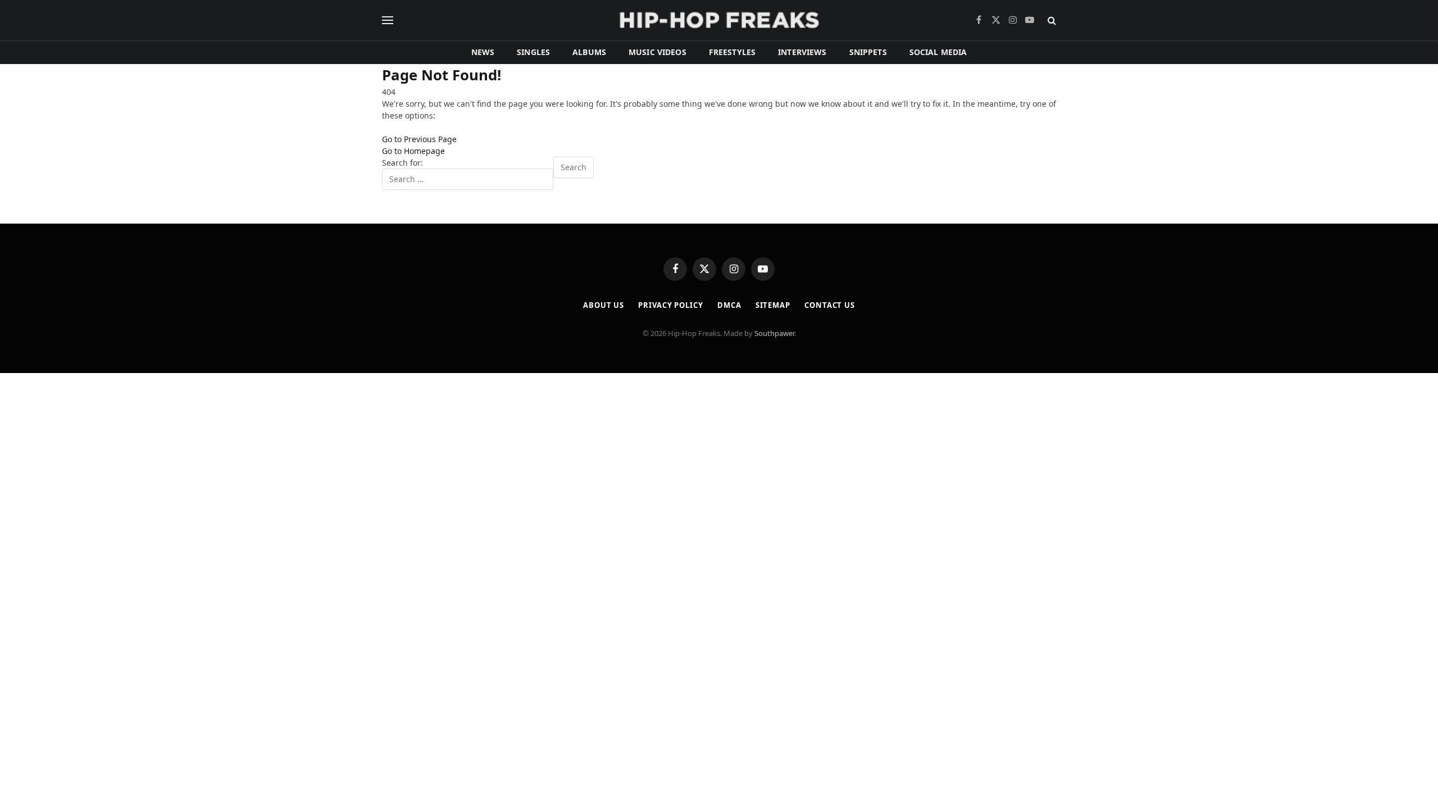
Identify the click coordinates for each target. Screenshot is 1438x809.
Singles (533, 52)
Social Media (938, 52)
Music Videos (657, 52)
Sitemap (773, 305)
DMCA (729, 305)
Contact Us (829, 305)
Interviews (802, 52)
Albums (589, 52)
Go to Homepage (413, 151)
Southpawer (774, 333)
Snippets (868, 52)
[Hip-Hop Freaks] (719, 20)
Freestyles (732, 52)
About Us (603, 305)
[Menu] (387, 20)
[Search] (1050, 20)
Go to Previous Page (419, 139)
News (483, 52)
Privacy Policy (670, 305)
